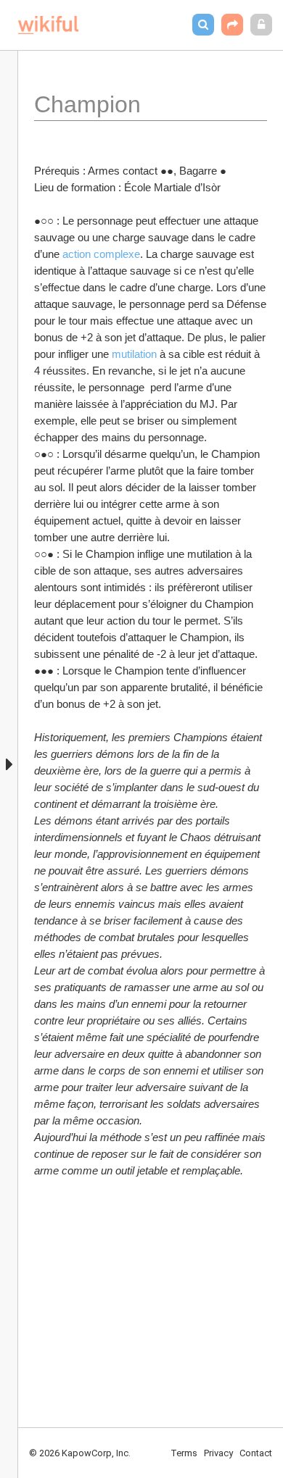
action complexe (101, 254)
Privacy (218, 1453)
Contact (255, 1453)
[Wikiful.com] (48, 25)
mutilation (136, 354)
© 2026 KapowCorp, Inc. (80, 1453)
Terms (184, 1453)
